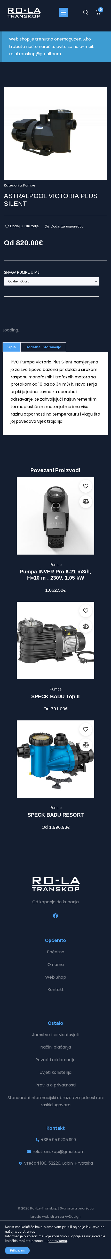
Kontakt (55, 990)
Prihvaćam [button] (17, 1250)
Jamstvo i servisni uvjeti (55, 1035)
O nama (55, 965)
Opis (11, 347)
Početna (55, 952)
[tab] (12, 347)
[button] (63, 12)
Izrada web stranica (47, 1216)
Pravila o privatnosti (55, 1085)
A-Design (73, 1216)
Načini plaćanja (55, 1047)
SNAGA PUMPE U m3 (21, 272)
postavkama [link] (57, 1240)
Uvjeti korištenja (55, 1072)
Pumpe (29, 185)
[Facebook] (55, 916)
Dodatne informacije (43, 347)
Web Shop (55, 977)
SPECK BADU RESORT (56, 815)
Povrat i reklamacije (55, 1060)
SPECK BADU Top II (55, 696)
